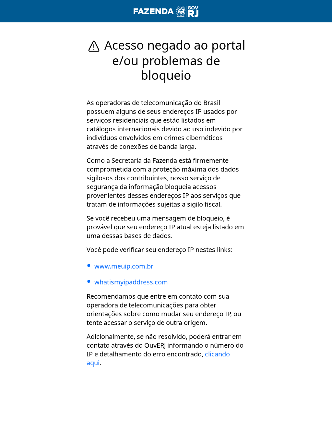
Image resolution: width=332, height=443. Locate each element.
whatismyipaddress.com (131, 282)
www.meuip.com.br (123, 266)
